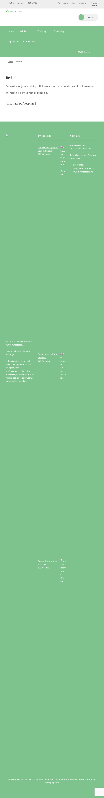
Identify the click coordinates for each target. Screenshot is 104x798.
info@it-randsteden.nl (16, 3)
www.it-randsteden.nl (83, 171)
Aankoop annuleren (79, 3)
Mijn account (63, 3)
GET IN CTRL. (27, 779)
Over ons (93, 3)
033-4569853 (32, 3)
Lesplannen (12, 41)
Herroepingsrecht (52, 782)
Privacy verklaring (87, 779)
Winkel (23, 31)
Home (10, 31)
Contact (94, 6)
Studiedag (59, 31)
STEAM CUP (29, 41)
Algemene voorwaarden (66, 779)
